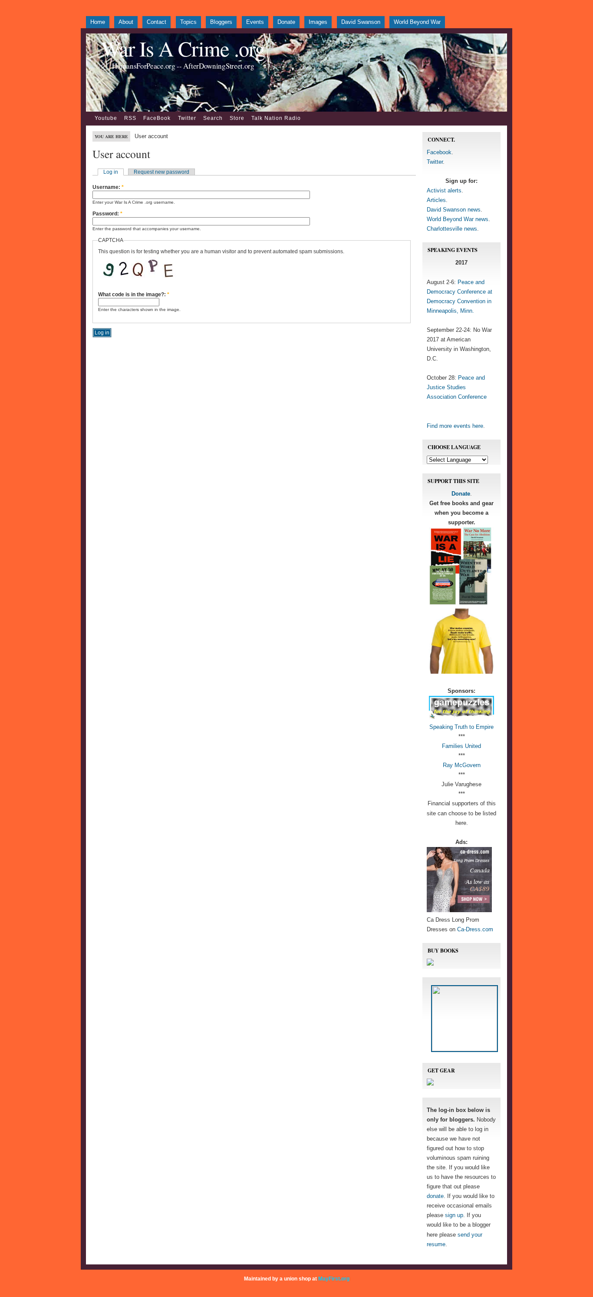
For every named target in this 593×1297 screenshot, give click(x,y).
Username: (108, 187)
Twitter (187, 118)
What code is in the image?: (133, 294)
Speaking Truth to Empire (461, 727)
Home (97, 22)
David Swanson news (454, 209)
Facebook (439, 152)
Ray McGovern (462, 765)
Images (318, 22)
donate (435, 1196)
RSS (130, 118)
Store (237, 118)
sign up (454, 1215)
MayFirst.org (333, 1279)
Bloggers (221, 22)
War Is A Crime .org (183, 48)
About (126, 22)
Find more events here (455, 426)
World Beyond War (417, 22)
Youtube (106, 118)
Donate (286, 22)
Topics (188, 22)
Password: (107, 213)
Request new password (161, 172)
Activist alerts (444, 190)
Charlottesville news (452, 228)
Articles (436, 200)
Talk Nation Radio (276, 118)
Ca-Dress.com (475, 929)
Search (213, 118)
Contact (156, 22)
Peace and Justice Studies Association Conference (457, 387)
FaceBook (157, 118)
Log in (110, 172)
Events (255, 22)
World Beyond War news (457, 219)
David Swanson (360, 22)
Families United (461, 746)
